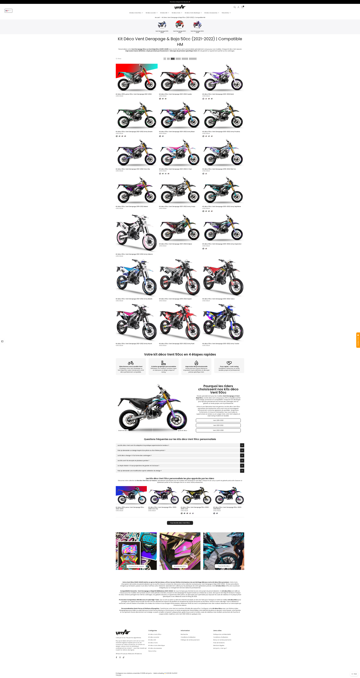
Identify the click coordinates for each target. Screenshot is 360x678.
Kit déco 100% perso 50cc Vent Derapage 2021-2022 (134, 94)
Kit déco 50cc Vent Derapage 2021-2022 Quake (175, 94)
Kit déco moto (153, 643)
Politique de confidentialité (222, 634)
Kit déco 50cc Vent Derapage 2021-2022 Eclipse (175, 244)
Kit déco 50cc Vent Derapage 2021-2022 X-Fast (175, 169)
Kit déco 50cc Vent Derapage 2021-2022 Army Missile (134, 299)
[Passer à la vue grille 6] (193, 59)
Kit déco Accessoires (155, 648)
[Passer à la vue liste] (164, 59)
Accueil (157, 17)
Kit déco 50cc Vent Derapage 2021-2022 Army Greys (177, 206)
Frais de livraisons (219, 643)
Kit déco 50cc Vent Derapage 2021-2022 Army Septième (221, 206)
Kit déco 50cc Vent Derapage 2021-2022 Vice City (133, 169)
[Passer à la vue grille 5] (185, 59)
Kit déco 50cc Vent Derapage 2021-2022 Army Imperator (222, 244)
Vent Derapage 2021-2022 (179, 31)
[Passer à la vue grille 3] (173, 59)
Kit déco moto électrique (156, 645)
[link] (136, 551)
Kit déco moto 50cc (154, 634)
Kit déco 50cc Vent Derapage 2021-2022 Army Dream (134, 131)
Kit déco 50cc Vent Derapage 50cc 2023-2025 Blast (227, 508)
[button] (8, 10)
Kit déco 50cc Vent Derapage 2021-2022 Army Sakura (134, 254)
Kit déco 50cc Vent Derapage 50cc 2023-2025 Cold (195, 508)
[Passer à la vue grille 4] (178, 59)
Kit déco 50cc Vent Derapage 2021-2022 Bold (218, 94)
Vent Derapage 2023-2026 (197, 31)
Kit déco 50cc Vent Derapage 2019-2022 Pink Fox (219, 169)
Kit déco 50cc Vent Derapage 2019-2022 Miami (132, 206)
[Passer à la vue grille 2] (168, 59)
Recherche (184, 634)
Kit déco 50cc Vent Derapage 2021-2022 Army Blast (177, 131)
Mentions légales (218, 645)
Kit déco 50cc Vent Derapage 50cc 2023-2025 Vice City (162, 508)
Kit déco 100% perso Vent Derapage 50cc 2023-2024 (130, 508)
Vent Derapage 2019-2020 (162, 31)
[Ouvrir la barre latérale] (2, 341)
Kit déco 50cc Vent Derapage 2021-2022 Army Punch (134, 343)
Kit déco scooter (153, 637)
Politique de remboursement (190, 640)
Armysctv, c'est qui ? (220, 648)
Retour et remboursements (222, 640)
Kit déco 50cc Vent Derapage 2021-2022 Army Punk (176, 343)
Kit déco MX (152, 640)
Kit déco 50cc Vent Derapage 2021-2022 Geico (218, 299)
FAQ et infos (152, 651)
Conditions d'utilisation (188, 637)
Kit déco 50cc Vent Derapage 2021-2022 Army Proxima (221, 131)
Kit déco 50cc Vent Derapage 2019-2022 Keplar (175, 299)
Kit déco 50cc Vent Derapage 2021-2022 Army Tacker (220, 343)
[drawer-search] (235, 7)
